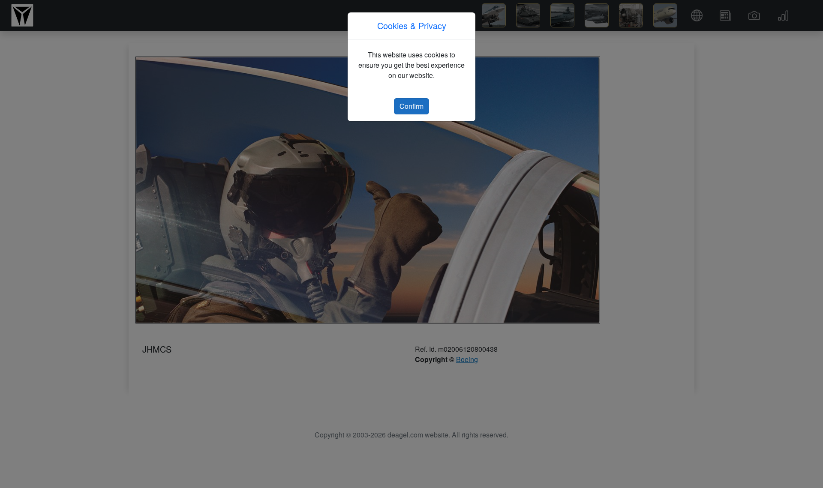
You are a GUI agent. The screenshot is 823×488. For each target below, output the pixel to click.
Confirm (411, 106)
